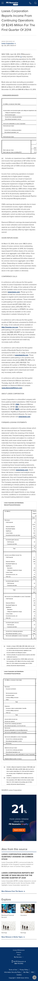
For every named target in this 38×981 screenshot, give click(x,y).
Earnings (4, 933)
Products (18, 952)
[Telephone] (30, 3)
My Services (18, 957)
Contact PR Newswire (19, 950)
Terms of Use (13, 970)
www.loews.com (14, 292)
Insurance (24, 915)
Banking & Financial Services (8, 916)
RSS (32, 972)
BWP (17, 409)
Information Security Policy (12, 972)
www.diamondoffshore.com (12, 388)
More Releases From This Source (12, 891)
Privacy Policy (24, 970)
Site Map (26, 972)
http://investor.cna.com (10, 327)
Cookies (19, 975)
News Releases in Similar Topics (12, 937)
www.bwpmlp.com (21, 355)
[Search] (35, 3)
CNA (17, 404)
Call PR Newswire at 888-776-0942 (19, 962)
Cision (22, 978)
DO (17, 407)
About (18, 955)
